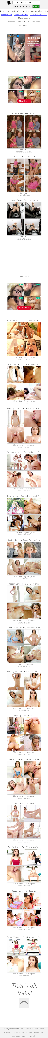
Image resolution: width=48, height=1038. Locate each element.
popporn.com (24, 403)
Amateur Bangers (24, 195)
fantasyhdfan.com (24, 447)
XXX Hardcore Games (38, 14)
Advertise (7, 1032)
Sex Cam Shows (38, 1032)
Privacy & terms (39, 1029)
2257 (13, 1032)
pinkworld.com (24, 710)
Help (30, 1032)
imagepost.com (24, 666)
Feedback (25, 1032)
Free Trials (32, 1036)
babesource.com (24, 491)
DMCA (18, 1032)
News (22, 1029)
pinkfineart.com (24, 359)
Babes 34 (24, 1036)
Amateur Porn (6, 14)
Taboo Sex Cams (21, 14)
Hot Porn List (16, 1036)
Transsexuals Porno (24, 238)
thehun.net (24, 579)
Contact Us (29, 1029)
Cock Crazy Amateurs (24, 152)
